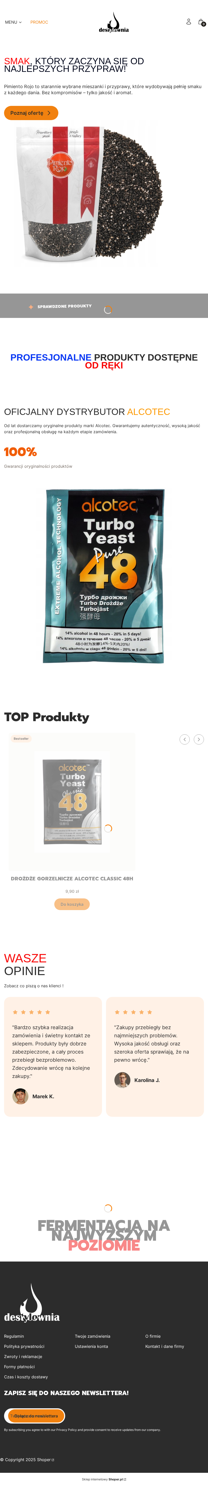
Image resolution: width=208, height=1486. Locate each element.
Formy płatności (19, 1366)
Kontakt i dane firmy (164, 1346)
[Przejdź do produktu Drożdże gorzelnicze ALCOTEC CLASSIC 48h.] (72, 802)
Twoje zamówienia (92, 1336)
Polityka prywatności (24, 1346)
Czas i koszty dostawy (26, 1376)
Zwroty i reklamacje (23, 1356)
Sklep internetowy (102, 1479)
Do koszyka (72, 904)
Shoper (44, 1459)
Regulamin (14, 1336)
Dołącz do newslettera (36, 1415)
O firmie (153, 1336)
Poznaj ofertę (26, 113)
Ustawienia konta (91, 1346)
